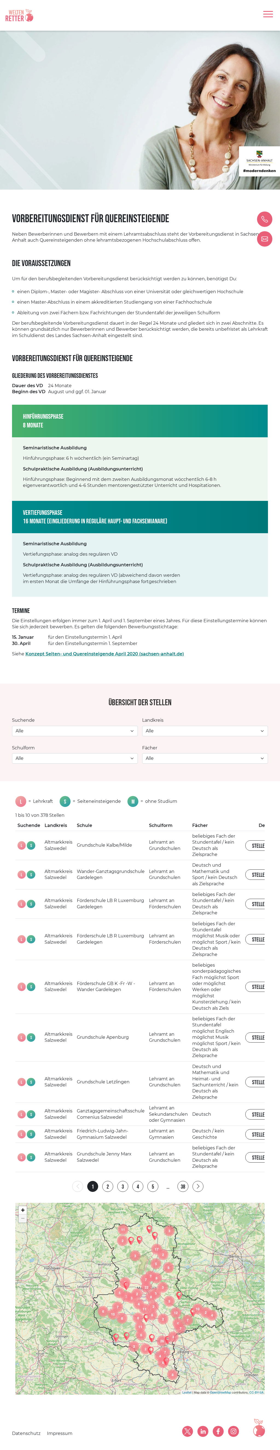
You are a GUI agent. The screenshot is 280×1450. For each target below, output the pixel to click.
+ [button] (23, 1210)
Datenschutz (26, 1433)
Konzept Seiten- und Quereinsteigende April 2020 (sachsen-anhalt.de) (104, 654)
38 (183, 1186)
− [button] (23, 1218)
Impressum (59, 1433)
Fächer (149, 747)
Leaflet (186, 1392)
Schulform (23, 747)
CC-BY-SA (256, 1392)
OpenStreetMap (220, 1392)
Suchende (23, 720)
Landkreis (153, 720)
